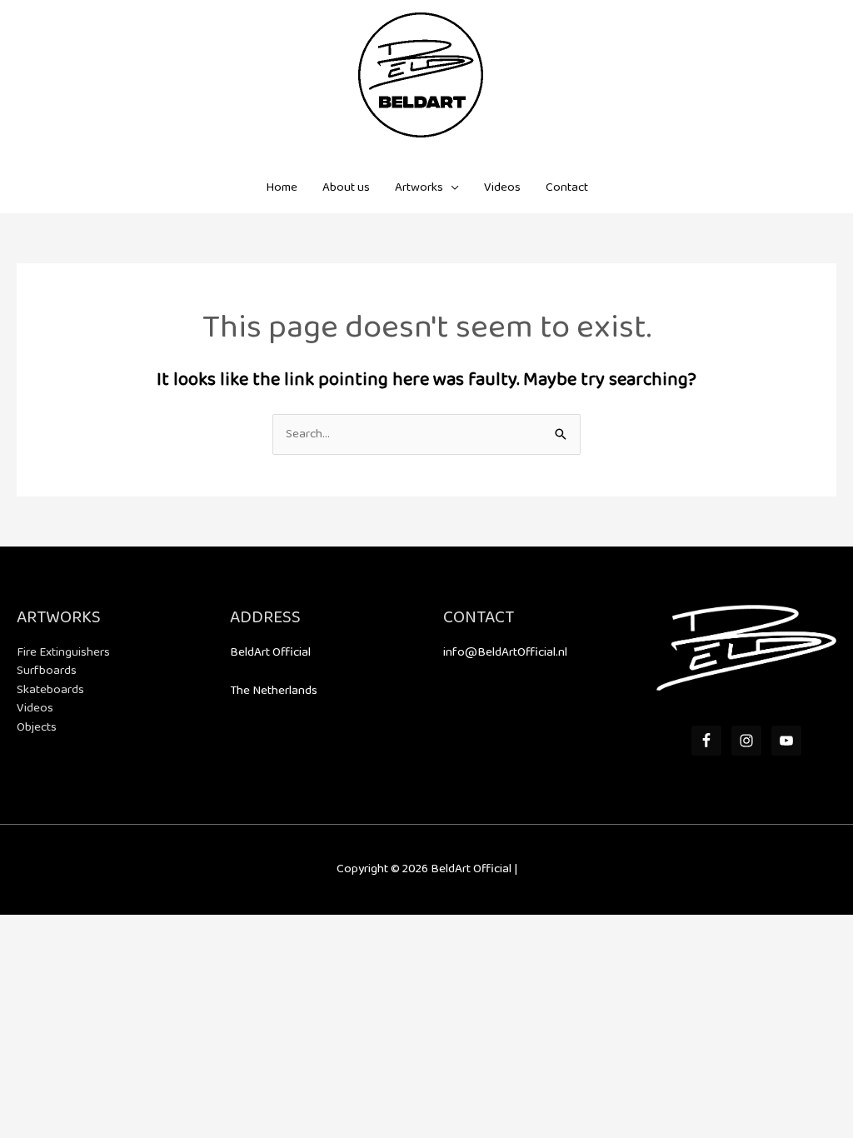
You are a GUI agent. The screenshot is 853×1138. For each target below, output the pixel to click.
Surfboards (47, 671)
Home (281, 187)
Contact (567, 187)
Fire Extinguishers (63, 652)
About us (346, 187)
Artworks (419, 187)
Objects (37, 727)
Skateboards (50, 690)
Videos (502, 187)
